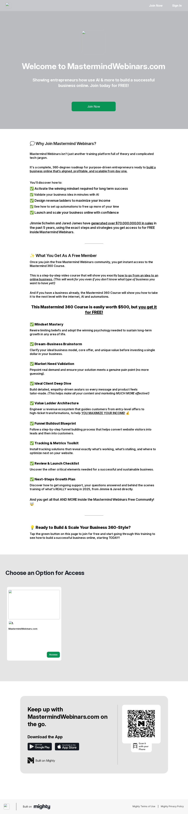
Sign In (177, 5)
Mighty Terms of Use (144, 806)
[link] (34, 624)
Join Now (155, 5)
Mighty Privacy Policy (172, 806)
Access (53, 654)
